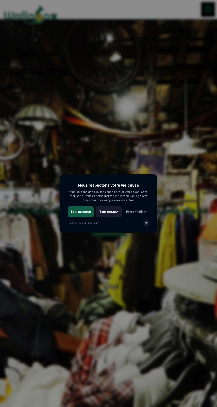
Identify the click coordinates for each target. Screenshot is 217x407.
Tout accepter (81, 211)
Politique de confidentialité (83, 222)
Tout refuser (108, 211)
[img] (146, 223)
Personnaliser (136, 211)
